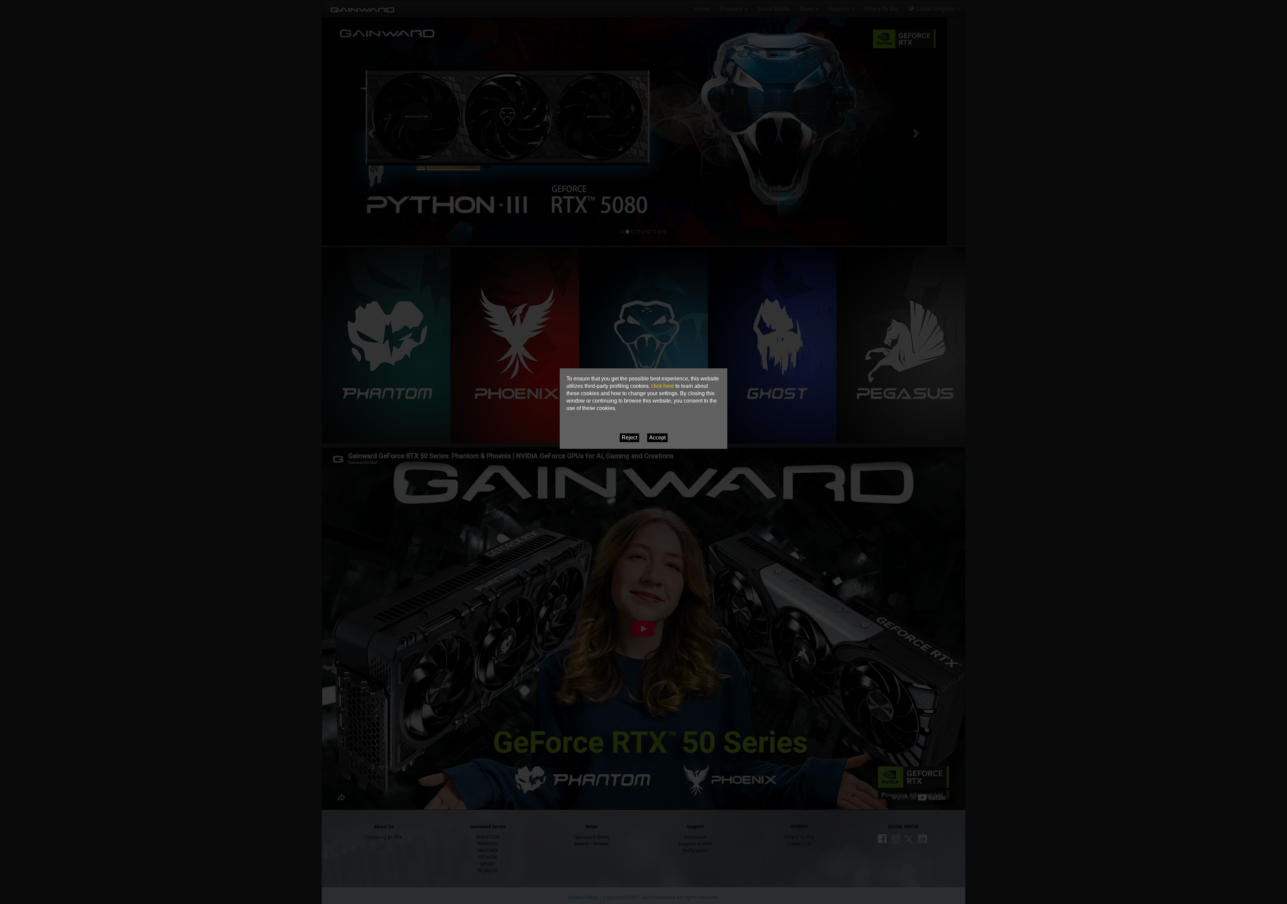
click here (662, 386)
